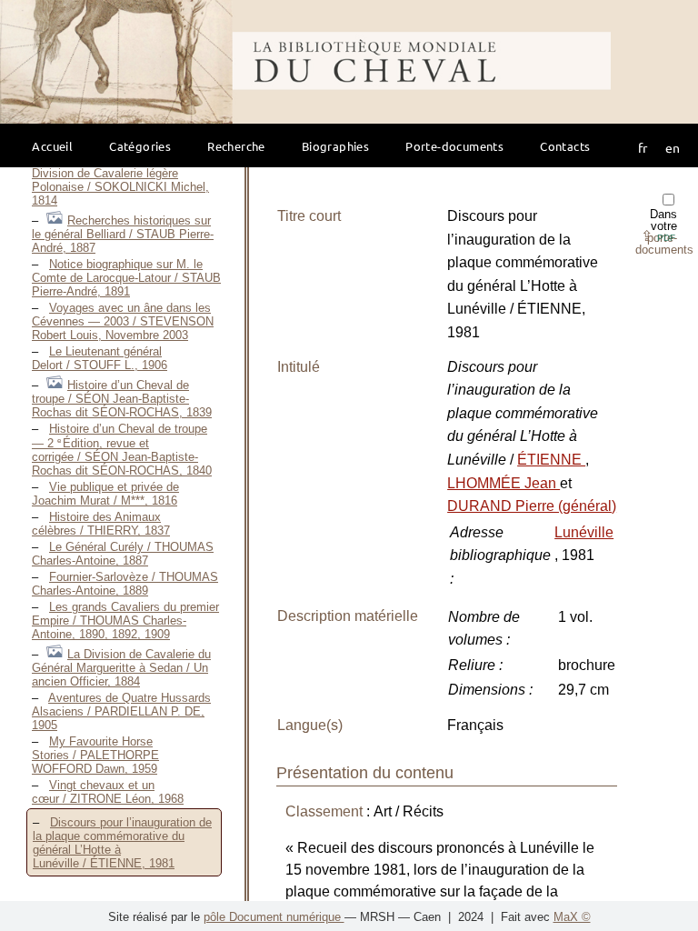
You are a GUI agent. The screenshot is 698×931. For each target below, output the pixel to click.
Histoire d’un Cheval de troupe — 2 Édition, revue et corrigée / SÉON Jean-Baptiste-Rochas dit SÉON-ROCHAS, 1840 (122, 449)
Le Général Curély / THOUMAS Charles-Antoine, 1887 (123, 553)
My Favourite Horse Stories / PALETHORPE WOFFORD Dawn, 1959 (95, 755)
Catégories (140, 146)
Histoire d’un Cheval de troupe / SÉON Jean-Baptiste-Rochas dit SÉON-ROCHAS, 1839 (122, 398)
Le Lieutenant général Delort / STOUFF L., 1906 (99, 358)
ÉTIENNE (551, 459)
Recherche (236, 146)
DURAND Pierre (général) (531, 506)
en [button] (672, 147)
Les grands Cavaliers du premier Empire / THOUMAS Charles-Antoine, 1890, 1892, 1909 (125, 620)
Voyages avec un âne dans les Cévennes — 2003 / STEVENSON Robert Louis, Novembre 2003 (123, 321)
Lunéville (583, 532)
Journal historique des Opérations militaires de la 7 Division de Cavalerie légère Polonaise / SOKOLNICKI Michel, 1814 (120, 172)
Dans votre (664, 231)
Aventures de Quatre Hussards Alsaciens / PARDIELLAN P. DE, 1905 (121, 711)
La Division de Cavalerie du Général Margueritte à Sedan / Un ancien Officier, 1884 (121, 667)
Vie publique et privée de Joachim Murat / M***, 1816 (105, 493)
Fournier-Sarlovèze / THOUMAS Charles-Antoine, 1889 (125, 583)
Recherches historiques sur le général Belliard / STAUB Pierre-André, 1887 (123, 234)
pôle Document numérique (274, 917)
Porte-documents (454, 146)
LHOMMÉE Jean (503, 483)
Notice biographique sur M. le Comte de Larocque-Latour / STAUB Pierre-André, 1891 (126, 277)
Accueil (52, 146)
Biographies (335, 146)
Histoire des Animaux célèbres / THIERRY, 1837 (101, 523)
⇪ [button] (658, 236)
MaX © (572, 917)
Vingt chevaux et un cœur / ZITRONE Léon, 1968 (108, 792)
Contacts (565, 146)
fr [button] (642, 147)
